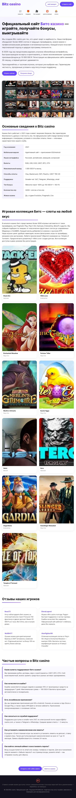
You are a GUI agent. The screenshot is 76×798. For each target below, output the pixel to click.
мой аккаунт (52, 4)
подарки (28, 12)
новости (20, 12)
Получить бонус (26, 73)
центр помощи (47, 12)
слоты (56, 12)
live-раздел (36, 12)
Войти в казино (50, 769)
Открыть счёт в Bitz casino (30, 769)
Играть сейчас (9, 73)
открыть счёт (67, 4)
